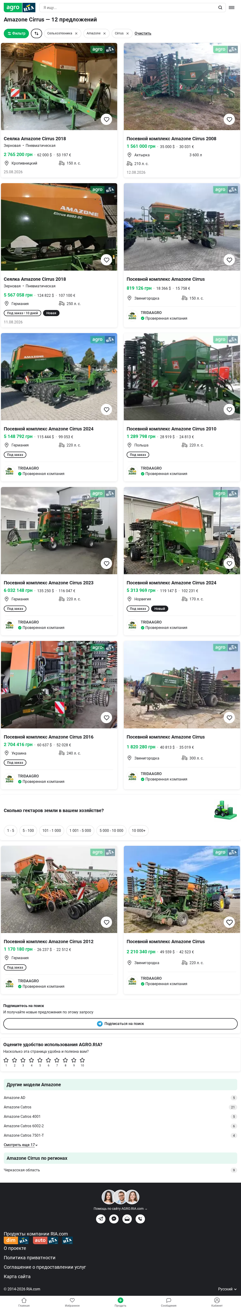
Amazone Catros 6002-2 (119, 1126)
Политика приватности (30, 1257)
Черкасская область (119, 1170)
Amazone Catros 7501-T (119, 1135)
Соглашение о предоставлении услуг (45, 1267)
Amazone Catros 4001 (119, 1116)
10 (82, 1065)
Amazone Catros (119, 1107)
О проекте (15, 1248)
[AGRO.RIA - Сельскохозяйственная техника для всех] (21, 7)
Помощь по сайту (121, 1208)
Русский (225, 1289)
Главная (24, 1305)
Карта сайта (17, 1276)
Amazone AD (119, 1097)
